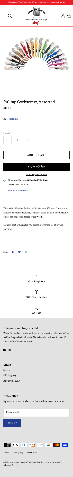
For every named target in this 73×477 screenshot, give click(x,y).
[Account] (62, 16)
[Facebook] (4, 350)
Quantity (8, 133)
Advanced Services (10, 465)
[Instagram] (9, 350)
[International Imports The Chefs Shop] (36, 16)
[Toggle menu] (3, 16)
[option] (36, 61)
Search (6, 370)
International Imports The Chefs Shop (25, 462)
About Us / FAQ (11, 380)
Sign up (12, 423)
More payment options (36, 174)
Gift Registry (9, 375)
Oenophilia (12, 118)
